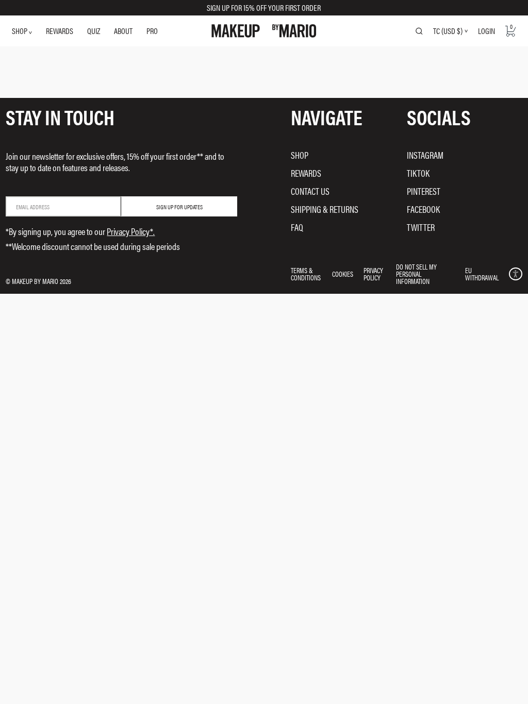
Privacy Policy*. (131, 231)
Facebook (423, 209)
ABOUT (123, 31)
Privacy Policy (373, 273)
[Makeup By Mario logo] (264, 31)
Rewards (306, 172)
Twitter (421, 227)
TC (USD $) (448, 31)
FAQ (297, 227)
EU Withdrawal (482, 273)
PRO (152, 31)
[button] (515, 273)
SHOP (20, 31)
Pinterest (423, 191)
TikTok (418, 172)
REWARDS (59, 31)
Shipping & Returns (324, 209)
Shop (299, 154)
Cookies (342, 273)
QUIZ (93, 31)
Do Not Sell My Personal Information (416, 273)
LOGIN (486, 31)
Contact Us (310, 191)
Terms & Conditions (306, 273)
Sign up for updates (179, 206)
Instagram (425, 154)
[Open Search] (419, 31)
